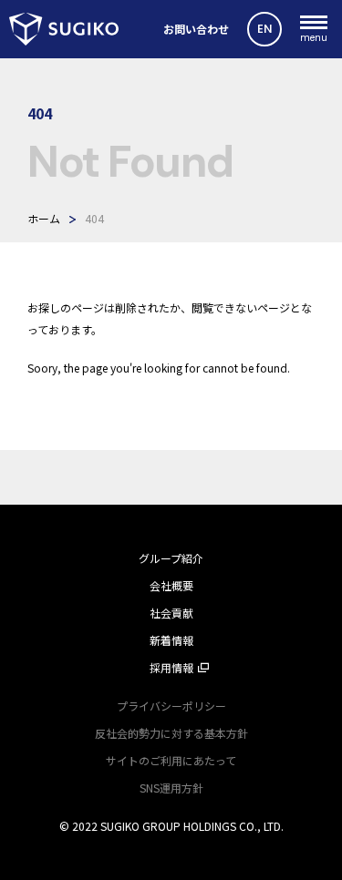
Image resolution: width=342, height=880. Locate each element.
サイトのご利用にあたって (171, 760)
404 (94, 218)
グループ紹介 (171, 558)
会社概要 (171, 585)
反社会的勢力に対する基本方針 (171, 733)
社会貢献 (171, 612)
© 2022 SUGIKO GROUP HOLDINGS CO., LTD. (171, 826)
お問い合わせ (196, 28)
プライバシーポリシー (171, 705)
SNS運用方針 (171, 787)
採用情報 (171, 667)
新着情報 (171, 640)
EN (265, 28)
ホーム (43, 218)
